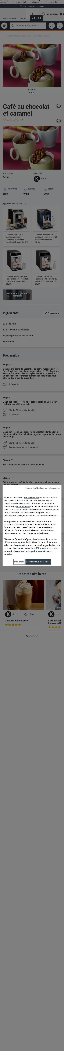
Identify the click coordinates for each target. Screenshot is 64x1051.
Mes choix (19, 562)
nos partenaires (31, 497)
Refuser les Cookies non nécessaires (42, 488)
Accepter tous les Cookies (38, 562)
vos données (22, 506)
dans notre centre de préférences (29, 548)
